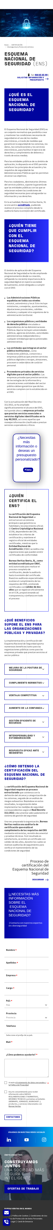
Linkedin (9, 1140)
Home (6, 45)
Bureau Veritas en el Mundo (18, 1208)
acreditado (24, 205)
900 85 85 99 (41, 74)
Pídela (28, 469)
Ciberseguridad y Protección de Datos (20, 47)
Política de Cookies (20, 1215)
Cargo (9, 988)
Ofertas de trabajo (23, 1189)
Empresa (11, 975)
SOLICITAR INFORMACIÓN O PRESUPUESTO (30, 79)
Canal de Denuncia (25, 1221)
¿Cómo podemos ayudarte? (21, 1054)
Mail (8, 1042)
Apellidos (11, 962)
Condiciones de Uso (39, 1215)
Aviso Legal (10, 1221)
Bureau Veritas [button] (15, 1106)
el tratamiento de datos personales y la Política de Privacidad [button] (27, 1083)
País (8, 1000)
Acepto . (27, 1083)
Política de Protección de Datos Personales (24, 1218)
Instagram (44, 1140)
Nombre (10, 950)
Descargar (38, 880)
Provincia (11, 1013)
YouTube (26, 1140)
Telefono (11, 1026)
